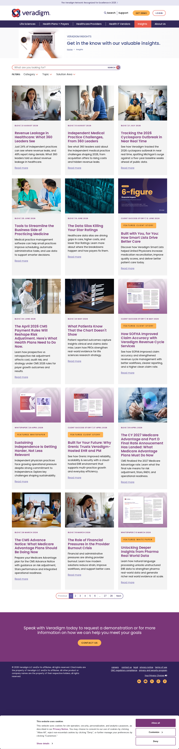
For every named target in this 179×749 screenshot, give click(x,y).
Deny (155, 741)
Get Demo (141, 13)
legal (135, 667)
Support (123, 13)
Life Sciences (27, 24)
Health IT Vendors (119, 24)
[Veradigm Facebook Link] (164, 681)
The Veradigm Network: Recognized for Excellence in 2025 (89, 2)
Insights (142, 24)
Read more (21, 168)
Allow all (155, 723)
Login (159, 13)
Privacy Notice (60, 729)
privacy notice (146, 667)
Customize (154, 732)
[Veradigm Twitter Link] (151, 681)
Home (70, 49)
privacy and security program (153, 670)
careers (115, 667)
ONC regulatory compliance (124, 670)
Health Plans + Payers (56, 24)
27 (105, 595)
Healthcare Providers (89, 24)
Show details (43, 743)
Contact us (89, 642)
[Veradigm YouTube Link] (145, 681)
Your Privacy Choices (154, 675)
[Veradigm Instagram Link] (158, 681)
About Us (160, 24)
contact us (127, 667)
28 (111, 595)
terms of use (161, 667)
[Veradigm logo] (31, 13)
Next (118, 595)
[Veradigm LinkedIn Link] (139, 681)
